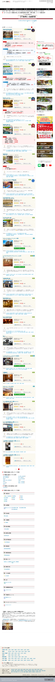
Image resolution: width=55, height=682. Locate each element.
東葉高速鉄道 (7, 555)
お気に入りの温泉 (42, 1)
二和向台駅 (29, 352)
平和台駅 (26, 60)
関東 (3, 651)
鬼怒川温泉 (43, 670)
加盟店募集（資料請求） (26, 674)
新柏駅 (31, 251)
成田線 (14, 497)
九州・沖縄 (4, 660)
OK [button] (49, 679)
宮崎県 (25, 660)
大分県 (12, 660)
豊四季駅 (12, 176)
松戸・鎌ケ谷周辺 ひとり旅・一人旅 (20, 331)
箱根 (15, 670)
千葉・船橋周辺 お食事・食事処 (21, 233)
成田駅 (30, 120)
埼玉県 (13, 651)
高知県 (34, 658)
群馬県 (26, 651)
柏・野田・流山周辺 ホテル (23, 251)
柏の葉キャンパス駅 (30, 175)
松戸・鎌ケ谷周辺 (21, 478)
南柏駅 (29, 251)
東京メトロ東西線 (8, 561)
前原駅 (23, 437)
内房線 (6, 499)
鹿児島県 (28, 660)
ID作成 (52, 2)
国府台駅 (7, 275)
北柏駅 (7, 176)
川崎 (14, 671)
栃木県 (22, 651)
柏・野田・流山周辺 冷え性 (10, 194)
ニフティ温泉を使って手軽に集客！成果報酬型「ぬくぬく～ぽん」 (45, 119)
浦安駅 (7, 369)
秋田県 (22, 649)
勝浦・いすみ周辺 (21, 482)
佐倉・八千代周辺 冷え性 (26, 213)
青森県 (15, 649)
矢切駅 (32, 274)
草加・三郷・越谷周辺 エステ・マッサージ (12, 60)
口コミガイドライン (41, 674)
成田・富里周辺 (5, 477)
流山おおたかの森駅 (18, 194)
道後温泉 (33, 670)
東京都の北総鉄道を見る (28, 14)
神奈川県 (9, 651)
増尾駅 (7, 252)
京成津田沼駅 (8, 235)
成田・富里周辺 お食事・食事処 (10, 120)
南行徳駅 (10, 369)
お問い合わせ (51, 674)
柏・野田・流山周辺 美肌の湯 (19, 193)
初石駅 (22, 194)
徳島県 (25, 658)
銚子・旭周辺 (20, 477)
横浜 (12, 671)
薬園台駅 (17, 437)
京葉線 (21, 497)
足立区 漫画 (19, 274)
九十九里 (4, 482)
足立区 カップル (12, 397)
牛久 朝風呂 (8, 383)
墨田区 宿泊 (8, 368)
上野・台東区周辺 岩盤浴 (22, 465)
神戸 (40, 671)
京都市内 (33, 671)
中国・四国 (4, 658)
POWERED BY (45, 54)
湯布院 (40, 670)
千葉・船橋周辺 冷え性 (16, 436)
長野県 (9, 653)
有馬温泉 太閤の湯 (6, 619)
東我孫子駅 (26, 295)
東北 (6, 649)
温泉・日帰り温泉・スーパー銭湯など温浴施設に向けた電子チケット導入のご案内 (45, 127)
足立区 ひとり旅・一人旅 (13, 274)
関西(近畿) (4, 656)
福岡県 (9, 660)
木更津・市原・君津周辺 (7, 480)
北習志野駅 (26, 437)
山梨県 (12, 653)
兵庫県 (9, 656)
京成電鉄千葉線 (23, 507)
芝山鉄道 (6, 515)
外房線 (14, 499)
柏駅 (9, 176)
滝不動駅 (19, 352)
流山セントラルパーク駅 (30, 194)
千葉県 (16, 651)
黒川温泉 (36, 670)
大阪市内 (30, 671)
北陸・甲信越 (5, 653)
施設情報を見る (18, 38)
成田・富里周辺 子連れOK (10, 119)
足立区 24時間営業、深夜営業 (26, 274)
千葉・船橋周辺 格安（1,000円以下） (11, 234)
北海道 (4, 649)
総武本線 (21, 499)
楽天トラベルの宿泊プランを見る (19, 248)
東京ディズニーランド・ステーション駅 (18, 369)
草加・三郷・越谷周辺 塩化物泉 (10, 59)
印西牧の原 (34, 20)
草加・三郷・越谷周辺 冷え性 (29, 59)
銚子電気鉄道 (7, 542)
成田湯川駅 (11, 121)
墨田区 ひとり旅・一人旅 (13, 368)
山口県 (22, 658)
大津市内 (37, 671)
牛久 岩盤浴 (12, 383)
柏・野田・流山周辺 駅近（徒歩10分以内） (12, 251)
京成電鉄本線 (15, 509)
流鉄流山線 (7, 535)
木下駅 (18, 383)
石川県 (22, 653)
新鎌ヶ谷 (27, 20)
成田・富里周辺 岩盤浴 (9, 451)
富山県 (19, 653)
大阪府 (12, 656)
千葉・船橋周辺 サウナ (21, 234)
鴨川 (4, 478)
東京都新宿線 (7, 569)
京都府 (22, 656)
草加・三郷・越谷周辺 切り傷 (20, 59)
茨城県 (29, 651)
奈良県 (26, 656)
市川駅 (10, 275)
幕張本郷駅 (31, 234)
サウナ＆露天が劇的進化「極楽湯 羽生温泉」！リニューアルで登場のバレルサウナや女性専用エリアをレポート (44, 77)
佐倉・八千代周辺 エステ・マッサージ (11, 214)
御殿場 (27, 671)
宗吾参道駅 (7, 121)
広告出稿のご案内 (45, 134)
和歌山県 (15, 656)
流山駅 (29, 60)
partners (21, 678)
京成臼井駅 (19, 214)
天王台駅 (23, 295)
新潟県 (15, 653)
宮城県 (12, 649)
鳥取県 (12, 658)
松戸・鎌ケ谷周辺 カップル (10, 331)
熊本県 (22, 660)
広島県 (9, 658)
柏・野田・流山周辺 (21, 476)
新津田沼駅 (12, 235)
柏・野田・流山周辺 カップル (29, 294)
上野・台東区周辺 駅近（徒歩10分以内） (12, 465)
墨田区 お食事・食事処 (28, 368)
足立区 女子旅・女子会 (19, 397)
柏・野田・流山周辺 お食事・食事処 (24, 174)
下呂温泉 (25, 670)
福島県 (28, 649)
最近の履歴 (50, 1)
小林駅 (20, 383)
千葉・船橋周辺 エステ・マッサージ (11, 233)
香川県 (28, 658)
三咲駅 (22, 352)
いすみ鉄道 (7, 575)
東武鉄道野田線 (7, 548)
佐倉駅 (23, 214)
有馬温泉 (18, 670)
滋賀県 (19, 656)
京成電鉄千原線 (15, 507)
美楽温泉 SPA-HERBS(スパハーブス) (25, 620)
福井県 (25, 653)
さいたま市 (21, 671)
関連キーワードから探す (6, 673)
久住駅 (25, 451)
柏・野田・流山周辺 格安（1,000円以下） (12, 175)
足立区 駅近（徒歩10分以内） (27, 397)
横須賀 (16, 671)
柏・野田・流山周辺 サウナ (23, 175)
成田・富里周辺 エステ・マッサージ (19, 119)
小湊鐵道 (6, 522)
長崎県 (19, 660)
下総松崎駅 (21, 451)
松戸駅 (20, 60)
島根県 (15, 658)
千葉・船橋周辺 (5, 476)
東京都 (19, 651)
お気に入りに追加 (27, 38)
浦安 (4, 481)
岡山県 (19, 658)
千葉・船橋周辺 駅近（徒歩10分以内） (11, 352)
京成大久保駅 (27, 234)
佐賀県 (15, 660)
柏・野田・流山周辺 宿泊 (9, 250)
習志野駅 (20, 437)
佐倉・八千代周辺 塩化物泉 (10, 213)
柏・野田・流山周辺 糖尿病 (28, 193)
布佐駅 (15, 383)
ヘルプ (46, 674)
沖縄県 (32, 660)
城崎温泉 (21, 670)
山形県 (25, 649)
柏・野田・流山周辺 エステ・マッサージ (12, 174)
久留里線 (6, 497)
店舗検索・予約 (44, 63)
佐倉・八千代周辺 (21, 481)
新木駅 (23, 383)
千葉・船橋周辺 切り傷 (9, 436)
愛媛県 (31, 658)
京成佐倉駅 (31, 214)
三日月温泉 (5, 487)
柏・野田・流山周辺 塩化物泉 (10, 193)
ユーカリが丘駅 (26, 214)
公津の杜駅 (26, 120)
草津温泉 (12, 670)
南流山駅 (23, 60)
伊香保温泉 (29, 670)
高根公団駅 (25, 352)
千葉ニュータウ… (33, 22)
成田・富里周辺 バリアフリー (20, 120)
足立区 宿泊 (8, 274)
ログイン (48, 2)
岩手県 (19, 649)
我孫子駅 (20, 295)
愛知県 (38, 669)
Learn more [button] (14, 680)
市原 (19, 480)
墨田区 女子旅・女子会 (21, 368)
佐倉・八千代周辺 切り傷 (18, 213)
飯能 (24, 671)
